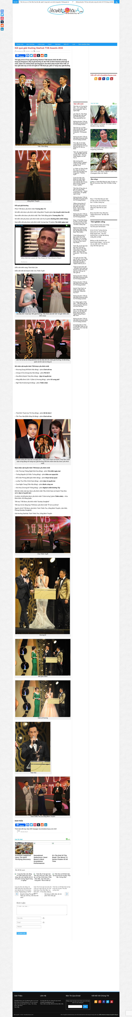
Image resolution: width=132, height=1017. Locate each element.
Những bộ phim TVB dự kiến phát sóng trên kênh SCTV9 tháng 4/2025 (80, 123)
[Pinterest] (2, 18)
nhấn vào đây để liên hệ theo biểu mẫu (53, 1004)
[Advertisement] (65, 28)
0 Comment (37, 51)
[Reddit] (2, 25)
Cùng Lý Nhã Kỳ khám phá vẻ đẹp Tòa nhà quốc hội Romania (99, 225)
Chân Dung (41, 44)
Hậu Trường (30, 44)
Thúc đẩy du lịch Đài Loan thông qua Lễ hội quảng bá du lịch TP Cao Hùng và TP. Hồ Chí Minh (80, 145)
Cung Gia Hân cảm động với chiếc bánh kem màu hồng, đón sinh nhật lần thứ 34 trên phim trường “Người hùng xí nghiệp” (23, 889)
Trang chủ (19, 44)
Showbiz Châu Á (24, 831)
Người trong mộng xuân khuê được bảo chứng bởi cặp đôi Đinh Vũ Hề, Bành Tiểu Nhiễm (80, 230)
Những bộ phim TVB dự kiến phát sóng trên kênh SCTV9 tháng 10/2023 (80, 320)
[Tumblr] (2, 22)
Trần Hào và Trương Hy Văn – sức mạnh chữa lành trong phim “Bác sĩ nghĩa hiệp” (84, 2)
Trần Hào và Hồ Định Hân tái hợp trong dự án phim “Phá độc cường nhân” (61, 888)
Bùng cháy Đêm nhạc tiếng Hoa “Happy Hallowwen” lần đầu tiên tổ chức (99, 214)
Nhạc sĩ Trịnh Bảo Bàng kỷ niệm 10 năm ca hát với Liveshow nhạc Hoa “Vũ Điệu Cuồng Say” (80, 222)
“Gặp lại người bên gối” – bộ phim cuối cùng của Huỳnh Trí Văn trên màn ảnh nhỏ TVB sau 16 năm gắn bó (80, 269)
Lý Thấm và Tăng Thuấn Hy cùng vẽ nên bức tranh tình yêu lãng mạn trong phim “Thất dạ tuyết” (80, 171)
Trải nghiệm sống (84, 44)
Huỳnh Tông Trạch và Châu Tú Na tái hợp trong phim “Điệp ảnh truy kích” (79, 290)
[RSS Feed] (95, 79)
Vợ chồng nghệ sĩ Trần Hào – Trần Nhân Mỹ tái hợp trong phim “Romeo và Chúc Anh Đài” (80, 304)
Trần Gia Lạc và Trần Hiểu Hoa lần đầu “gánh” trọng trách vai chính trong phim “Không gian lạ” (80, 130)
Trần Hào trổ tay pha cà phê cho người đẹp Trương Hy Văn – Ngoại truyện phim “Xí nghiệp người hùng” (80, 191)
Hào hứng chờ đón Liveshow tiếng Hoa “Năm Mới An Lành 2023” (98, 207)
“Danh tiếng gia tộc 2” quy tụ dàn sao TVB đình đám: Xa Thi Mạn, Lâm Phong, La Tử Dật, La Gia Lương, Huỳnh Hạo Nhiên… (80, 239)
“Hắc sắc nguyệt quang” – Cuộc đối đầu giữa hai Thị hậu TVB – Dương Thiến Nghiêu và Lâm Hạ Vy (80, 154)
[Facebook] (103, 79)
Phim (49, 44)
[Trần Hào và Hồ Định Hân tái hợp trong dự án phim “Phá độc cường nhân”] (61, 879)
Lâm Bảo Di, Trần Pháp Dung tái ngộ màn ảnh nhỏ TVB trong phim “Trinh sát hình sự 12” (80, 116)
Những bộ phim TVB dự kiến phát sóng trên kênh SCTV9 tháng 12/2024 (36, 2)
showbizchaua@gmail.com (47, 1002)
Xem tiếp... (17, 1007)
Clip (73, 44)
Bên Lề (66, 44)
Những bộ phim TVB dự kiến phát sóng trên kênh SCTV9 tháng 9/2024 (80, 198)
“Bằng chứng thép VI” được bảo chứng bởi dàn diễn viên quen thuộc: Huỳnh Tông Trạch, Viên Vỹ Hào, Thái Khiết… (79, 207)
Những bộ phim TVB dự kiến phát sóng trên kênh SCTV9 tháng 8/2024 (80, 215)
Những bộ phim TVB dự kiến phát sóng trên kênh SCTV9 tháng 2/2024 (80, 283)
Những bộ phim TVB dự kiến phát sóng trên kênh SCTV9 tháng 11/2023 (80, 297)
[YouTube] (111, 79)
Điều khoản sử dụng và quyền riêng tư (108, 1014)
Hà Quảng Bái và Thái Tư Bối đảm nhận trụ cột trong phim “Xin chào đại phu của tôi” (80, 327)
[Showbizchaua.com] (65, 9)
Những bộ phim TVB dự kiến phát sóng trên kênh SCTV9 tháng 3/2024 (80, 277)
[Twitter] (107, 79)
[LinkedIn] (2, 29)
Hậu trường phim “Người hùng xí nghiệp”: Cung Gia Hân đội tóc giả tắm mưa (80, 163)
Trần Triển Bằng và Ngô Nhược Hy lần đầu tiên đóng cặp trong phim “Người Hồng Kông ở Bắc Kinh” (80, 312)
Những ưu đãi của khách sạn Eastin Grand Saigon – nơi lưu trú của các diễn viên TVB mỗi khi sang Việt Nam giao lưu (100, 243)
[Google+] (99, 79)
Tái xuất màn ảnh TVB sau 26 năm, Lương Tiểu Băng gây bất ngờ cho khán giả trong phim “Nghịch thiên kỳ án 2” (80, 260)
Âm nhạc (58, 44)
